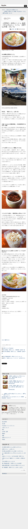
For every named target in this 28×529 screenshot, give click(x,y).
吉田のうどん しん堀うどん (8, 449)
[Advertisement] (14, 2)
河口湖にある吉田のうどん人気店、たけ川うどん (12, 451)
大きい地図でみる (5, 340)
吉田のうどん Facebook (8, 348)
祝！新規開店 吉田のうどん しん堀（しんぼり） (12, 467)
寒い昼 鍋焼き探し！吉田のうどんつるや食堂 (11, 463)
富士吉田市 (4, 421)
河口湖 (3, 423)
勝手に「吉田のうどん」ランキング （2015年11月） (14, 358)
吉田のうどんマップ (6, 437)
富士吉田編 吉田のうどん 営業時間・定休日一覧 (14, 349)
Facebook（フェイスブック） (8, 425)
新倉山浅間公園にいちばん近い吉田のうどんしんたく (13, 465)
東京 (3, 429)
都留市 (3, 433)
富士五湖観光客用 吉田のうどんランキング (12, 356)
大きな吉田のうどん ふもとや (8, 461)
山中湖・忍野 (14, 29)
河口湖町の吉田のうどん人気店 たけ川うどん (11, 447)
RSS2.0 (5, 473)
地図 (3, 435)
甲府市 (3, 439)
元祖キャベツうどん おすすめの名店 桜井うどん (13, 456)
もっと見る (23, 470)
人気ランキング (5, 427)
